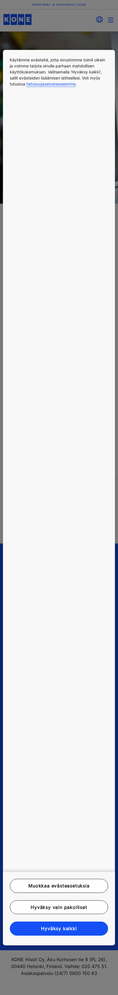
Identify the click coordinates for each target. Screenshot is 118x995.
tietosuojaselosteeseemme (51, 83)
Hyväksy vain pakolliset (59, 907)
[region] (59, 497)
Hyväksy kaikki (59, 928)
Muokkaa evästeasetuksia (58, 886)
